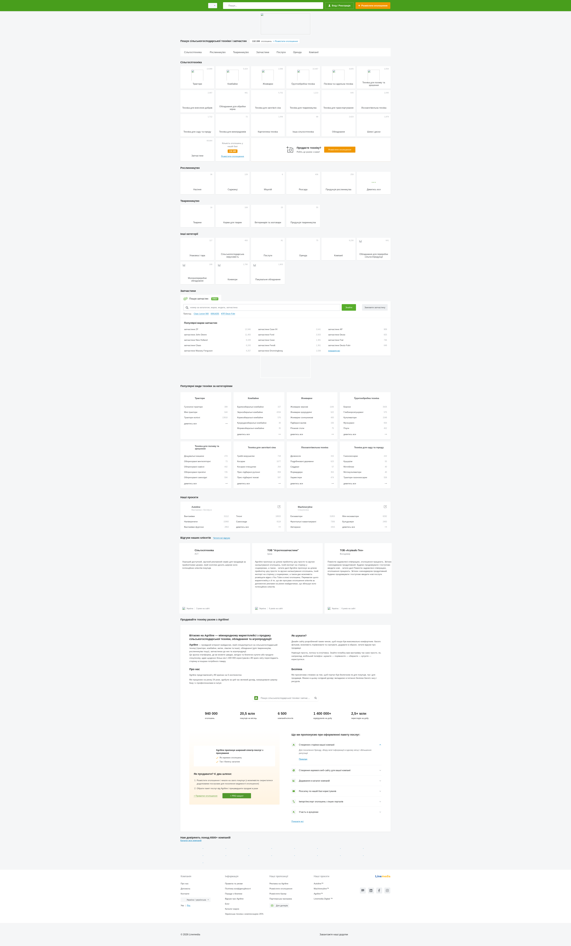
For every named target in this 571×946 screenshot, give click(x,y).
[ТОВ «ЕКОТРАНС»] (375, 847)
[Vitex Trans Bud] (329, 854)
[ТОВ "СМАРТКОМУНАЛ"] (237, 854)
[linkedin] (371, 891)
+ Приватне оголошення (205, 796)
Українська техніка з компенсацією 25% (244, 914)
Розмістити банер (277, 893)
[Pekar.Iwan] (191, 847)
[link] (232, 149)
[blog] (363, 891)
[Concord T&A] (306, 854)
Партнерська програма (280, 899)
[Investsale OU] (306, 847)
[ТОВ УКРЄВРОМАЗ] (260, 854)
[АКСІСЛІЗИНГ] (214, 854)
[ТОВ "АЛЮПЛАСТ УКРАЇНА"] (283, 854)
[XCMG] (352, 847)
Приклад (303, 759)
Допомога (185, 888)
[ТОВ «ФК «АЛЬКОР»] (260, 847)
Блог (227, 904)
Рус (188, 905)
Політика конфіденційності (238, 888)
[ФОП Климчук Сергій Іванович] (237, 847)
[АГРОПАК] (375, 854)
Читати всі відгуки (221, 538)
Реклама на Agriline (278, 883)
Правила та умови (234, 883)
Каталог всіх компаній (190, 840)
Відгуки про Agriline (234, 899)
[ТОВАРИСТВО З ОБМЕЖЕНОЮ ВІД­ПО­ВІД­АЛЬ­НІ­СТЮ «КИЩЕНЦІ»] (191, 854)
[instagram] (387, 891)
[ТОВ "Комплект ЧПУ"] (352, 854)
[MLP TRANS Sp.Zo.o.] (214, 847)
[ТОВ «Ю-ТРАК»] (283, 847)
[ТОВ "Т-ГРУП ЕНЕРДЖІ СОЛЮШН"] (329, 847)
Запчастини (188, 290)
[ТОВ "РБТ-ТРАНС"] (214, 862)
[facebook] (379, 891)
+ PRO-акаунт (236, 796)
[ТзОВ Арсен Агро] (191, 862)
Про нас (185, 883)
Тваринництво (189, 200)
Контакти (185, 893)
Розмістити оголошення (339, 149)
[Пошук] (226, 5)
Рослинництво (190, 167)
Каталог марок (232, 909)
